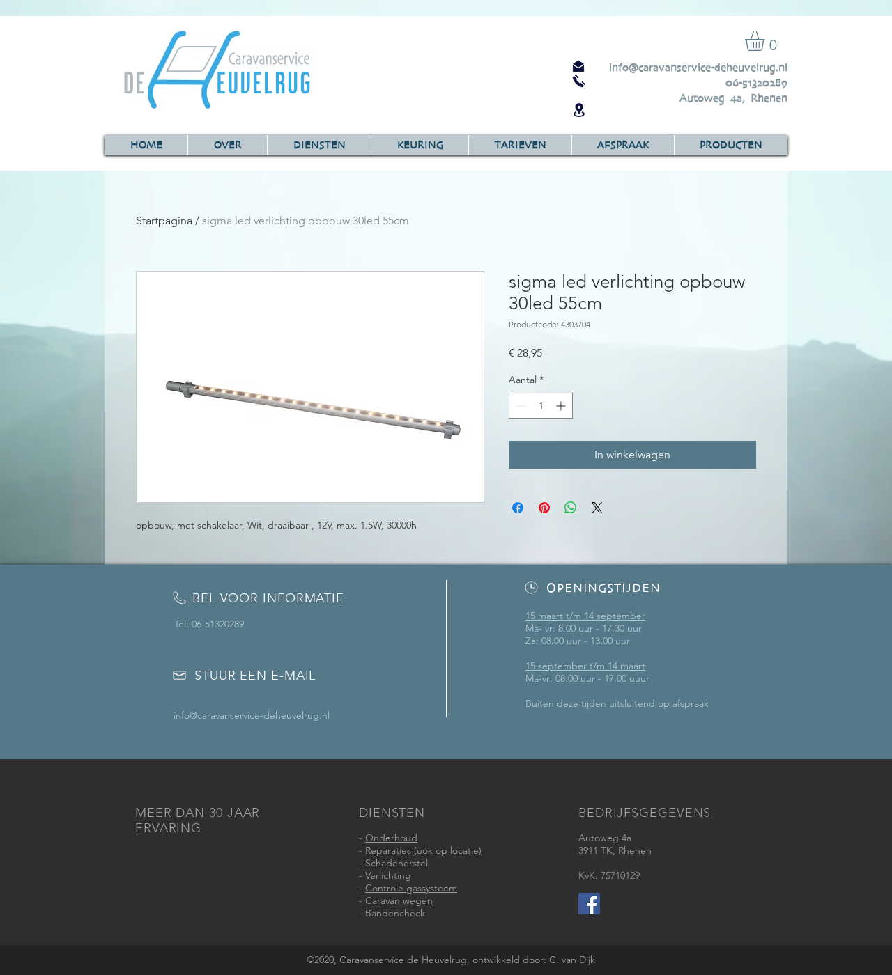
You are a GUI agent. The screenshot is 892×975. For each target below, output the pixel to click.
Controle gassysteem (411, 888)
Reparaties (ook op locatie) (423, 850)
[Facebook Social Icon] (589, 903)
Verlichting (388, 875)
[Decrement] (519, 405)
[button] (766, 41)
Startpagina (164, 220)
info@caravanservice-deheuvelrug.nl (698, 67)
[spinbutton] (540, 405)
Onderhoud (391, 838)
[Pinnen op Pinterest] (544, 507)
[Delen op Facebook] (517, 507)
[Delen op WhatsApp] (570, 507)
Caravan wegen (399, 900)
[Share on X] (597, 507)
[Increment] (562, 405)
